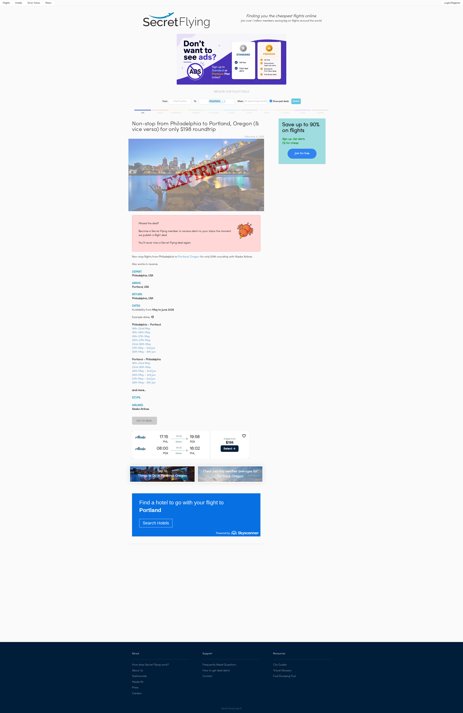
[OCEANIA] (320, 111)
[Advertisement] (196, 590)
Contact (208, 676)
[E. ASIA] (303, 111)
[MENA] (249, 111)
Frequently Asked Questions (219, 665)
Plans (48, 3)
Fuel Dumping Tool (284, 676)
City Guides (280, 665)
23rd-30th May (141, 344)
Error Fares (34, 3)
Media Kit (137, 682)
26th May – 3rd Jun (144, 375)
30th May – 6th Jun (144, 352)
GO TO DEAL (144, 420)
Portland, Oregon (188, 257)
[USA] (143, 111)
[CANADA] (161, 111)
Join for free (302, 153)
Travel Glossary (282, 670)
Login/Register (452, 3)
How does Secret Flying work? (150, 665)
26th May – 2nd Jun (144, 371)
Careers (137, 693)
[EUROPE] (232, 111)
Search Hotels (156, 523)
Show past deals (281, 101)
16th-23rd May (141, 328)
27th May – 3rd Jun (143, 348)
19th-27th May (141, 336)
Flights (6, 3)
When (240, 101)
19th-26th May (141, 332)
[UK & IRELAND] (214, 111)
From (164, 101)
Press (135, 687)
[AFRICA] (267, 111)
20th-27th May (141, 340)
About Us (137, 670)
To (195, 101)
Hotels (18, 3)
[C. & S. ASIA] (285, 111)
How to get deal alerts (216, 670)
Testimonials (139, 676)
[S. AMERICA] (196, 111)
